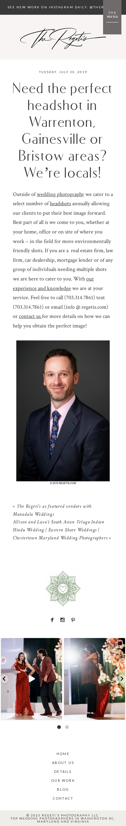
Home (63, 754)
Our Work (63, 780)
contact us (30, 316)
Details (63, 771)
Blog (63, 789)
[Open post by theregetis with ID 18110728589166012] (94, 679)
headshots (60, 203)
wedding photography (60, 194)
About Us (63, 763)
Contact (63, 798)
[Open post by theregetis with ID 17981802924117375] (31, 679)
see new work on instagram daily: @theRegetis (63, 7)
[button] (4, 678)
